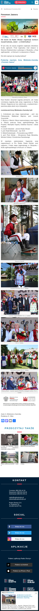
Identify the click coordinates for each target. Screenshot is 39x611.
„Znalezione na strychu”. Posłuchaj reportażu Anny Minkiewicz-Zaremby (24, 596)
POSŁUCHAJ (21, 2)
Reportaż (35, 9)
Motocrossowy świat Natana (28, 446)
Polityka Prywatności (19, 610)
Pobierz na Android (21, 565)
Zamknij (36, 593)
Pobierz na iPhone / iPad (21, 571)
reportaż (11, 592)
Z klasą (22, 463)
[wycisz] (35, 68)
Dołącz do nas (19, 526)
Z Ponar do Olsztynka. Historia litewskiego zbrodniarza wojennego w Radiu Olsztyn (9, 448)
